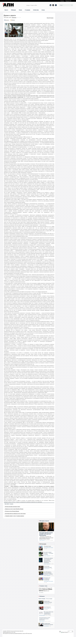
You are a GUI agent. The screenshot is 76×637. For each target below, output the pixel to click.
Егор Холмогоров (46, 603)
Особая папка (36, 10)
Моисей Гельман (50, 17)
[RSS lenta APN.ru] (56, 5)
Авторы (43, 10)
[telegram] (53, 5)
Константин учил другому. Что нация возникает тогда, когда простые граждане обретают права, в (46, 537)
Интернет (40, 589)
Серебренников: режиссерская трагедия (48, 624)
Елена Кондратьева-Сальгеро (48, 547)
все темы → (41, 592)
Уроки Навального (47, 607)
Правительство (46, 590)
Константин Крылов (42, 615)
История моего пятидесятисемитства (48, 602)
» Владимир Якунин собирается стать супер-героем (15, 513)
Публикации (13, 10)
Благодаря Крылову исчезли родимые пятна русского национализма (46, 534)
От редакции (27, 10)
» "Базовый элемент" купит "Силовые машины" (14, 515)
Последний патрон (47, 546)
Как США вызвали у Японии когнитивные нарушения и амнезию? (48, 573)
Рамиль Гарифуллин (47, 555)
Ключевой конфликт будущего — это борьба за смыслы (48, 553)
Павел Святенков (42, 540)
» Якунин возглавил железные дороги (12, 506)
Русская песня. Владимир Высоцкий (48, 567)
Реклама (62, 0)
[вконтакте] (50, 5)
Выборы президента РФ (43, 588)
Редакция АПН (68, 0)
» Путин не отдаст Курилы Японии (12, 511)
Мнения (20, 10)
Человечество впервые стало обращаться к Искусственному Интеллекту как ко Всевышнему (48, 560)
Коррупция (45, 589)
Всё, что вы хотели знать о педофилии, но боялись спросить (48, 613)
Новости (6, 10)
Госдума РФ (50, 588)
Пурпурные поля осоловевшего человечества (47, 578)
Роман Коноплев (46, 568)
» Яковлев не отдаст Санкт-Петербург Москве (14, 508)
